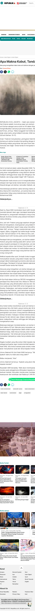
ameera (3, 34)
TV (1, 584)
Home (1, 57)
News (1, 577)
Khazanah (2, 574)
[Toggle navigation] (2, 3)
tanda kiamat (13, 392)
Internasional (3, 579)
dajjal (20, 392)
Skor (26, 572)
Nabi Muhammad (6, 38)
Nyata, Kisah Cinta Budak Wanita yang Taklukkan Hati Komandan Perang (6, 159)
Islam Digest (8, 57)
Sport (26, 577)
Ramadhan (15, 584)
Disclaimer (3, 594)
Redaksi (14, 591)
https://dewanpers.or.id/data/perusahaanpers (13, 603)
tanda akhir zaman (17, 389)
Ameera (2, 572)
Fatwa (18, 38)
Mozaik (23, 38)
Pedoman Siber (29, 591)
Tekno (14, 579)
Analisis (14, 577)
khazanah (30, 34)
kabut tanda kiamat (29, 389)
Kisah (13, 38)
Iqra (13, 574)
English (27, 581)
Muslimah (30, 38)
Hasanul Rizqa (7, 68)
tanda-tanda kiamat (5, 389)
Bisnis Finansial (29, 579)
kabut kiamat (4, 392)
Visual (14, 581)
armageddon (27, 392)
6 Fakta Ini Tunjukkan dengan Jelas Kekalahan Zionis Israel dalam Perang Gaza (22, 159)
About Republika (4, 591)
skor (23, 34)
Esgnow (2, 581)
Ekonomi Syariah (14, 34)
